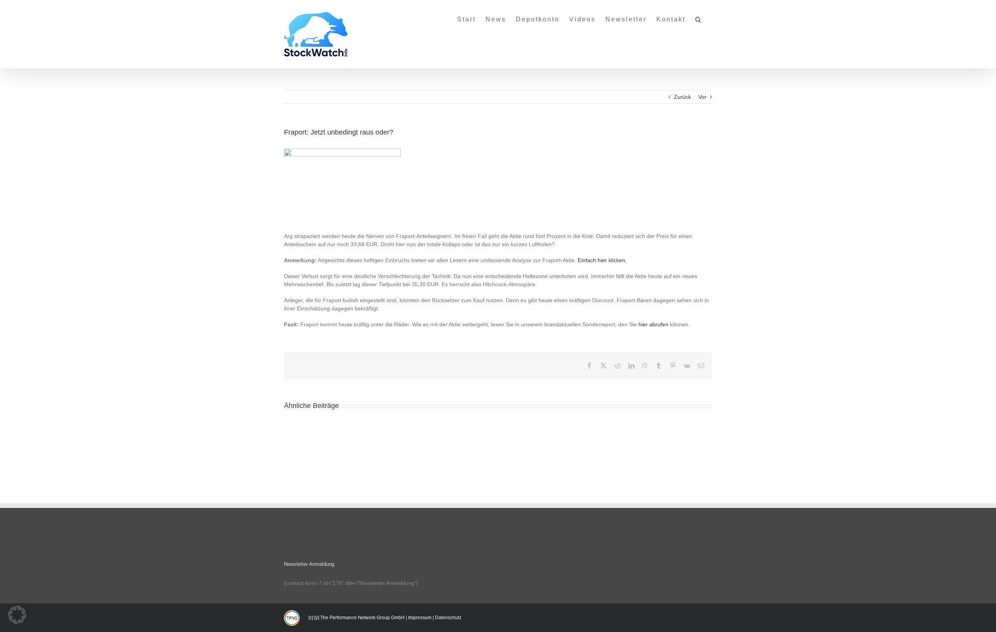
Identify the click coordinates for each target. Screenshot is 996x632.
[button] (698, 16)
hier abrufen (653, 324)
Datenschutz (448, 617)
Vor (702, 97)
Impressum (419, 617)
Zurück (682, 97)
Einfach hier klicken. (602, 260)
